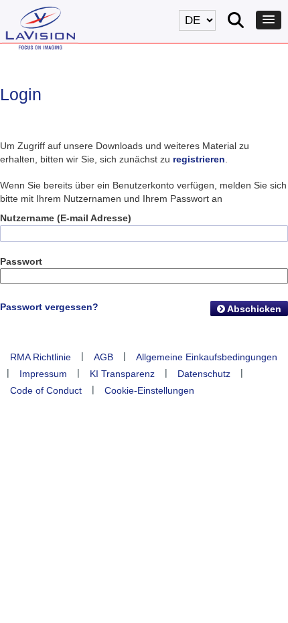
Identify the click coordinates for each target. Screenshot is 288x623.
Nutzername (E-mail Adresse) (65, 218)
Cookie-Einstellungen (149, 390)
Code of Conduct (46, 390)
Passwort (21, 261)
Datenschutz (203, 373)
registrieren (199, 159)
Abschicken (253, 308)
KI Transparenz (122, 373)
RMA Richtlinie (40, 357)
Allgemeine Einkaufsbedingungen (206, 357)
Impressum (43, 373)
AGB (103, 357)
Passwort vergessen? (49, 306)
